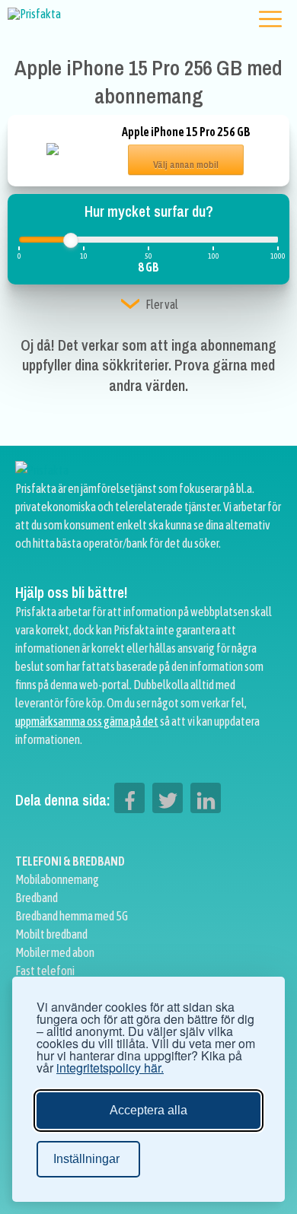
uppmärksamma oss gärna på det (86, 721)
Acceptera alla (148, 1110)
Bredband (36, 897)
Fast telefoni (45, 970)
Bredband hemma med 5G (71, 916)
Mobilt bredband (51, 934)
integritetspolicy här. (110, 1068)
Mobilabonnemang (57, 879)
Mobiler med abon (54, 952)
